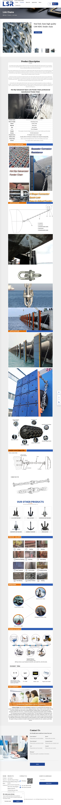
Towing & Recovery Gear (13, 790)
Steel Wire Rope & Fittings (13, 779)
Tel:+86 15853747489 (19, 0)
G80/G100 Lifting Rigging (13, 786)
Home (16, 2)
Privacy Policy (50, 799)
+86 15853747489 (27, 785)
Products (22, 2)
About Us (28, 2)
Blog (46, 799)
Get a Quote (38, 32)
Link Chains (14, 15)
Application (34, 2)
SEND (37, 764)
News (40, 2)
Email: (8, 0)
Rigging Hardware (11, 788)
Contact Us (17, 5)
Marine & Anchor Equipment (13, 784)
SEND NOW (48, 783)
